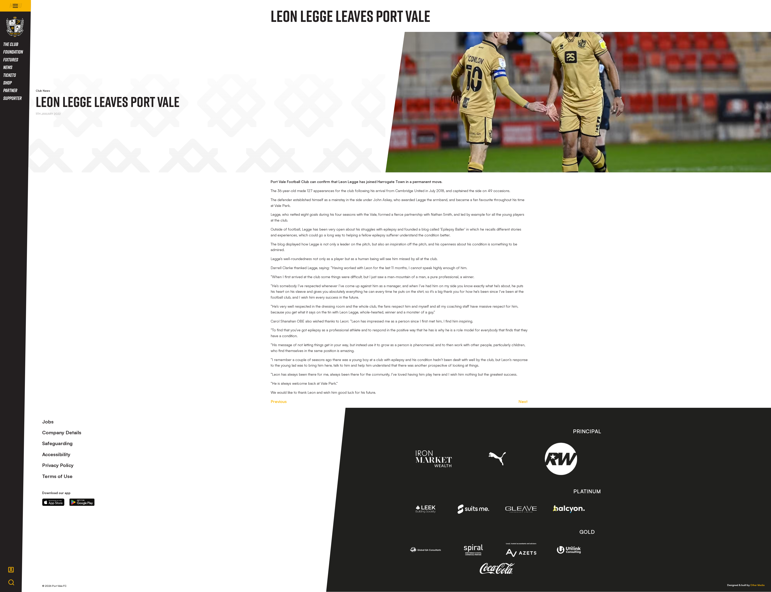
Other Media (757, 585)
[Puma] (497, 458)
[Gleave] (521, 509)
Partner (10, 90)
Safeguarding (57, 443)
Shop (7, 82)
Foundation (13, 52)
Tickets (9, 75)
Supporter (12, 98)
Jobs (48, 422)
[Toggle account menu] (11, 569)
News (7, 67)
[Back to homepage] (15, 26)
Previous (279, 401)
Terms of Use (57, 476)
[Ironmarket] (433, 458)
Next (523, 401)
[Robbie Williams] (560, 458)
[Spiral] (473, 550)
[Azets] (521, 550)
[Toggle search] (11, 582)
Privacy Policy (58, 465)
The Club (10, 44)
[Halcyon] (569, 509)
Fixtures (10, 59)
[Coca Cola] (497, 568)
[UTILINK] (569, 549)
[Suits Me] (473, 509)
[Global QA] (426, 550)
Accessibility (56, 454)
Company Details (61, 432)
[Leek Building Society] (426, 509)
